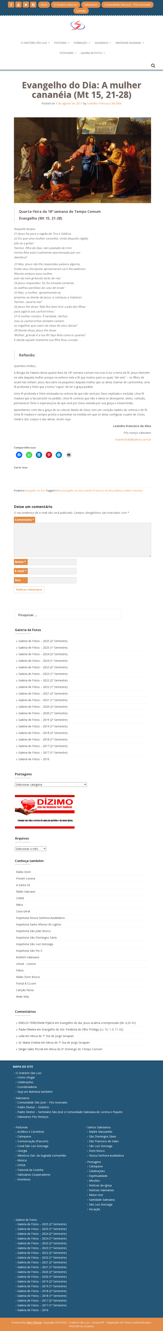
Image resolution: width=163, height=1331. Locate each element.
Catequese (24, 1136)
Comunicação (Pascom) (32, 1141)
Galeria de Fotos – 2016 (33, 759)
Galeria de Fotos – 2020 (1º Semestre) (43, 713)
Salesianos (91, 4)
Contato (81, 11)
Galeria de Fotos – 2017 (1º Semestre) (43, 752)
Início (44, 4)
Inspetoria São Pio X (29, 951)
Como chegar (26, 1077)
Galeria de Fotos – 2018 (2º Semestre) (43, 733)
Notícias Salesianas (101, 1190)
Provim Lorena (25, 878)
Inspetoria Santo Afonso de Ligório (38, 924)
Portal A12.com (26, 983)
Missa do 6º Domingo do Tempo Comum (75, 1049)
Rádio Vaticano (25, 891)
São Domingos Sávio (102, 1136)
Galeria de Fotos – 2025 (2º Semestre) (43, 641)
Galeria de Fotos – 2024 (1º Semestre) (43, 661)
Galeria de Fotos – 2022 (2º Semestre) (43, 680)
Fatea (19, 970)
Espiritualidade (98, 1176)
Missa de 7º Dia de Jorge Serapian (52, 1036)
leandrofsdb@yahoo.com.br (133, 439)
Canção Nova (25, 990)
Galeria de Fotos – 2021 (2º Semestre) (43, 693)
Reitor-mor (96, 1195)
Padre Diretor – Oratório (33, 1107)
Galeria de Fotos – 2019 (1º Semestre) (43, 726)
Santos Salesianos (99, 1127)
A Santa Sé (23, 885)
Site (17, 580)
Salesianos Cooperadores (33, 1174)
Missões (94, 1180)
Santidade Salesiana (128, 43)
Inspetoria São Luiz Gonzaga (34, 944)
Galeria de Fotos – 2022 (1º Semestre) (43, 687)
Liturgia (22, 1151)
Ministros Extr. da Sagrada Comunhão (41, 1155)
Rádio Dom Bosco (28, 977)
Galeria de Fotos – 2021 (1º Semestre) (43, 700)
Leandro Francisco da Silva (104, 103)
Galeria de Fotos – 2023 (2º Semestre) (43, 667)
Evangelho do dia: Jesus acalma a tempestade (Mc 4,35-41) (98, 1023)
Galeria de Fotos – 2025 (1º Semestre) (43, 647)
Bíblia (58, 490)
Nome (20, 562)
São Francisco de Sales (104, 1141)
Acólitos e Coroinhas (30, 1131)
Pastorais (60, 43)
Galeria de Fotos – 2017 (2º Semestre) (43, 746)
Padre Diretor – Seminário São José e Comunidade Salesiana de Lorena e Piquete (69, 1112)
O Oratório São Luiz (65, 4)
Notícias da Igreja (100, 1185)
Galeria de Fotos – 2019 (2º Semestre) (43, 720)
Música (22, 1160)
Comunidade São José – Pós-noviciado (127, 4)
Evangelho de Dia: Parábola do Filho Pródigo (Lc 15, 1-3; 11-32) (82, 1029)
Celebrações (25, 1082)
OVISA (21, 1165)
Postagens (66, 53)
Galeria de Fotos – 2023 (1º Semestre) (43, 674)
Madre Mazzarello (100, 1131)
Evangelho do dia (72, 490)
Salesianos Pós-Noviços (33, 1117)
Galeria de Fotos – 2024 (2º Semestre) (43, 654)
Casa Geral (23, 911)
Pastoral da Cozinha (30, 1170)
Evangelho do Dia (35, 490)
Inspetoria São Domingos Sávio (36, 937)
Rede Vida (22, 996)
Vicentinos (24, 1179)
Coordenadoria (27, 1087)
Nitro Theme (34, 1322)
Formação (80, 43)
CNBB (20, 898)
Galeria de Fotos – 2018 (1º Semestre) (43, 739)
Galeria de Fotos (91, 53)
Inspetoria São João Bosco (33, 931)
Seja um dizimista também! (34, 1092)
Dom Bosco (97, 1151)
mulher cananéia (133, 490)
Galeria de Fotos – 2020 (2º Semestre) (43, 706)
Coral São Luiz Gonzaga (32, 1146)
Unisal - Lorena (26, 964)
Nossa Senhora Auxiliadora (106, 1155)
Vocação (94, 1209)
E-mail (20, 571)
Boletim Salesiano (27, 957)
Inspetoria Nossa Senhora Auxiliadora (40, 918)
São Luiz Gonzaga (100, 1146)
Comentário (24, 520)
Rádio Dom (23, 872)
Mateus (118, 490)
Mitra (19, 905)
